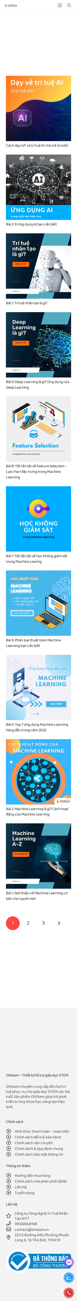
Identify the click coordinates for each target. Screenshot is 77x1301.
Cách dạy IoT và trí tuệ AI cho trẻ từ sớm (37, 145)
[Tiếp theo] (59, 923)
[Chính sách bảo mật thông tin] (10, 1155)
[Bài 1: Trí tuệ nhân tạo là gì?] (38, 235)
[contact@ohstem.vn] (10, 1230)
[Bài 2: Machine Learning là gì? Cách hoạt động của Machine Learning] (38, 741)
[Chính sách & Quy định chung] (10, 1149)
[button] (69, 5)
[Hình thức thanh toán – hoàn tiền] (10, 1132)
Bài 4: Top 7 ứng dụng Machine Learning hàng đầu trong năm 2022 (37, 727)
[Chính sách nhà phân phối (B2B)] (10, 1182)
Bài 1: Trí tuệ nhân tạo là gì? (26, 303)
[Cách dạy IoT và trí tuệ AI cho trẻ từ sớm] (38, 78)
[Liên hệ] (10, 1187)
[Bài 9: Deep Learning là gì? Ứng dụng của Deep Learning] (38, 314)
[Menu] (60, 5)
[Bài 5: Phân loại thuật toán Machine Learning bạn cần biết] (38, 573)
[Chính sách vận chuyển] (10, 1143)
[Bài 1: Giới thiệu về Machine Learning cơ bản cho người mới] (38, 825)
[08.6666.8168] (10, 1224)
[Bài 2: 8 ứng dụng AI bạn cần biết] (38, 157)
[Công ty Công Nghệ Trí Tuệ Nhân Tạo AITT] (10, 1216)
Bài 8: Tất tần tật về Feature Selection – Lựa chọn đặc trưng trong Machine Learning (36, 472)
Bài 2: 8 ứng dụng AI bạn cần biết (31, 224)
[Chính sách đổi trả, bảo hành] (10, 1137)
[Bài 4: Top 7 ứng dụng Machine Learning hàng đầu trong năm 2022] (38, 657)
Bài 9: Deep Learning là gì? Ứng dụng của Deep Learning (37, 385)
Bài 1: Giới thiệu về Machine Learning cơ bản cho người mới (37, 896)
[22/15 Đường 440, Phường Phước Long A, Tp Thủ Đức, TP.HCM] (10, 1238)
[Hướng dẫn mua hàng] (10, 1176)
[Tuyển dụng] (10, 1193)
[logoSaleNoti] (38, 1261)
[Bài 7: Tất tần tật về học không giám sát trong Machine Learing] (38, 488)
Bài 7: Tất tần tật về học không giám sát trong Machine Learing (36, 559)
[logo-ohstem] (10, 5)
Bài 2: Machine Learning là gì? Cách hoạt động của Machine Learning (37, 812)
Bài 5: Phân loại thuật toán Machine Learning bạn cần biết (33, 643)
